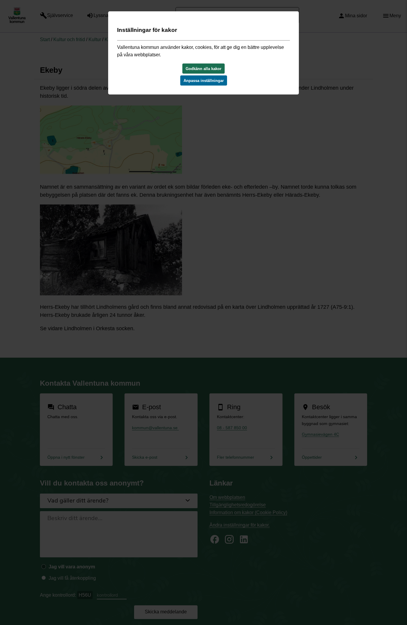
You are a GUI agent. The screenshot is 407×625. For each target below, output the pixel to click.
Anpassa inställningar (204, 80)
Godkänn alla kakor (203, 68)
